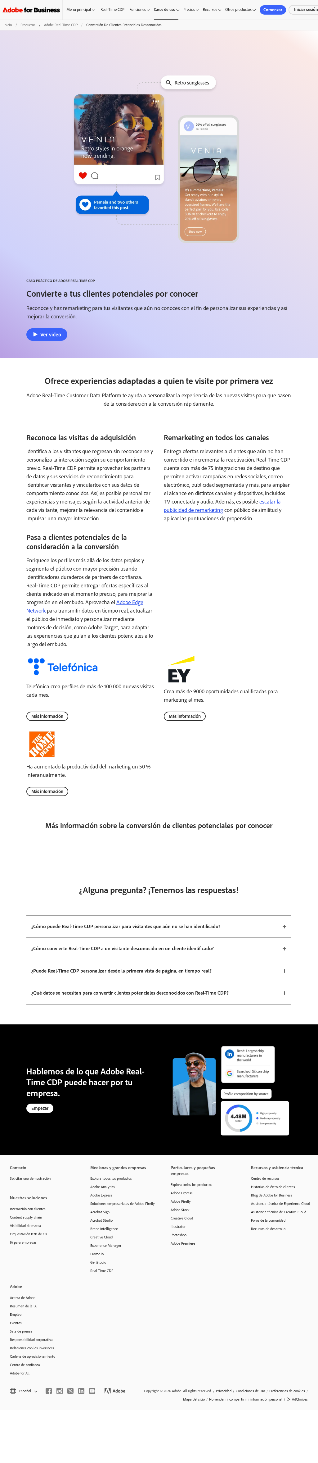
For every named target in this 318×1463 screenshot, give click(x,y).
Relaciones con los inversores (32, 1348)
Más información (47, 716)
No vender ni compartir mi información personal (245, 1399)
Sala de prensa (21, 1331)
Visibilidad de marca (25, 1226)
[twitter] (70, 1391)
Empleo (15, 1314)
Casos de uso (164, 9)
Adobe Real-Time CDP (61, 25)
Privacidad (223, 1391)
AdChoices (300, 1399)
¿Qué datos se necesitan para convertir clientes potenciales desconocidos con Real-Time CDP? (130, 993)
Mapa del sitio (194, 1399)
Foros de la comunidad (268, 1220)
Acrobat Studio (101, 1220)
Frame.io (97, 1254)
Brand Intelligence (104, 1229)
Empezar (39, 1108)
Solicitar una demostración (30, 1178)
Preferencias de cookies (287, 1391)
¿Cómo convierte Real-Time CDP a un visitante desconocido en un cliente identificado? (122, 948)
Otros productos (238, 9)
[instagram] (59, 1391)
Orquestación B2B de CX (28, 1234)
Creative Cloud (101, 1237)
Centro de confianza (25, 1365)
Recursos (210, 9)
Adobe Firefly (181, 1201)
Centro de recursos (265, 1178)
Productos (27, 25)
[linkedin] (81, 1391)
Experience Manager (105, 1245)
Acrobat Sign (100, 1212)
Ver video (50, 334)
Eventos (16, 1323)
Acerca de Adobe (22, 1298)
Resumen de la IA (23, 1306)
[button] (23, 1391)
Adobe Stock (180, 1210)
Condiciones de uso (250, 1391)
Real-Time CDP (112, 9)
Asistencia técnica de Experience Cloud (280, 1203)
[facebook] (49, 1391)
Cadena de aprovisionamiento (32, 1356)
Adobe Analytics (102, 1187)
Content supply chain (26, 1217)
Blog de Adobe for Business (271, 1195)
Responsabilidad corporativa (31, 1340)
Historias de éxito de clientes (273, 1187)
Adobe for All (19, 1373)
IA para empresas (23, 1242)
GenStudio (98, 1262)
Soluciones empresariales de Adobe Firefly (121, 1203)
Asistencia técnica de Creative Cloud (278, 1212)
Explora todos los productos (111, 1178)
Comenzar (272, 9)
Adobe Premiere (183, 1243)
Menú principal (78, 9)
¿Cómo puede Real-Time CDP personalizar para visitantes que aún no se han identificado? (125, 926)
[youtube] (92, 1391)
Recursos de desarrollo (268, 1229)
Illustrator (178, 1226)
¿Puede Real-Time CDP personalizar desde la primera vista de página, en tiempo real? (121, 971)
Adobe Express (101, 1195)
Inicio (8, 25)
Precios (189, 9)
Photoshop (178, 1235)
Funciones (137, 9)
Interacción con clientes (28, 1209)
